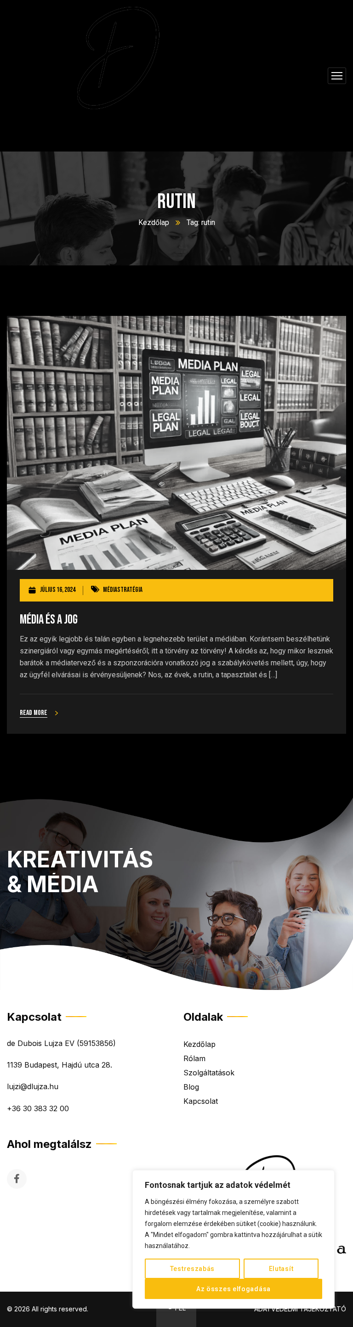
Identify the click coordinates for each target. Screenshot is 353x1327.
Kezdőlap (153, 222)
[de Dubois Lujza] (117, 76)
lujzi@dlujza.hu (32, 1086)
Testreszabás (192, 1268)
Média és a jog (49, 619)
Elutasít (281, 1268)
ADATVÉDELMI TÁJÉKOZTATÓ (300, 1309)
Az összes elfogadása (233, 1289)
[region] (233, 1239)
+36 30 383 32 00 (38, 1108)
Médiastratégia (122, 589)
